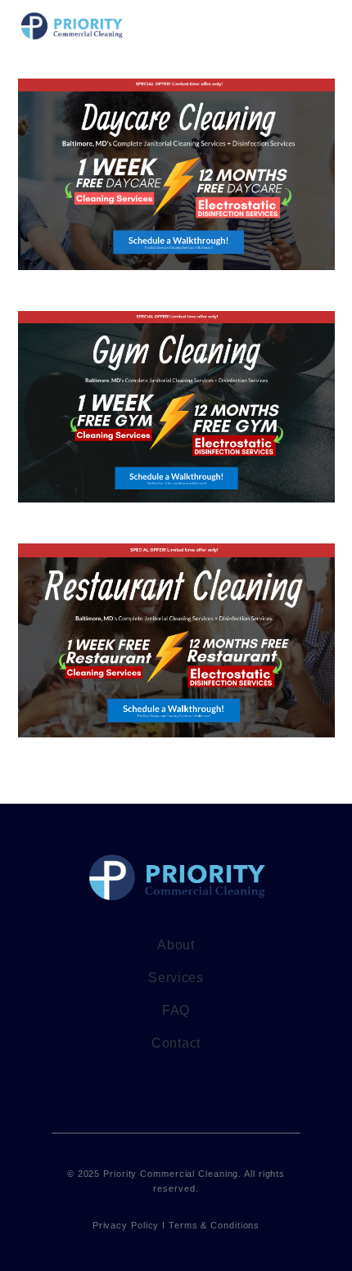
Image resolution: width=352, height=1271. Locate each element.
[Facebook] (131, 1096)
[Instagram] (176, 1096)
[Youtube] (221, 1096)
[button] (322, 27)
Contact (176, 1043)
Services (176, 978)
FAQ (176, 1010)
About (176, 945)
